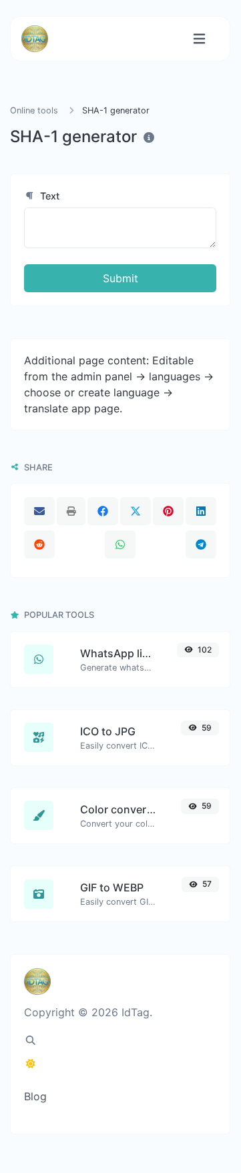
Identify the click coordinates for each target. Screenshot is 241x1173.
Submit (120, 278)
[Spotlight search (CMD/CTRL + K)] (30, 1040)
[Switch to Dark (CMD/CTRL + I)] (30, 1063)
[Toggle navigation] (199, 39)
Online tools (34, 110)
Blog (35, 1096)
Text (48, 196)
